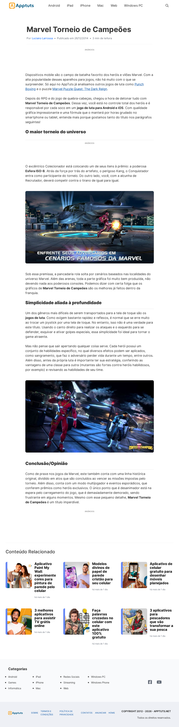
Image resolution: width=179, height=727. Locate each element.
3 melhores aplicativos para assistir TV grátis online (45, 618)
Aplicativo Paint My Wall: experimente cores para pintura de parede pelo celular (45, 577)
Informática (14, 688)
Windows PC (133, 5)
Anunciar (100, 713)
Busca (150, 5)
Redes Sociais (71, 676)
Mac (100, 5)
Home (112, 713)
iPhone (85, 5)
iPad (70, 5)
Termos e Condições (47, 713)
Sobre (34, 713)
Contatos (86, 713)
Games (12, 682)
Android (54, 5)
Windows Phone (100, 682)
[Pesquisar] (167, 6)
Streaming (69, 682)
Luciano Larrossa (42, 38)
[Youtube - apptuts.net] (159, 682)
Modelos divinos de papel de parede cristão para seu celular (102, 573)
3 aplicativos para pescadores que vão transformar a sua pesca (161, 620)
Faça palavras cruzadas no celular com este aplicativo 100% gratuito (102, 623)
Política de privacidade (66, 713)
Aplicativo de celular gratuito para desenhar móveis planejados (161, 573)
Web (114, 5)
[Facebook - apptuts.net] (150, 682)
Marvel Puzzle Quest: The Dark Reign (79, 89)
